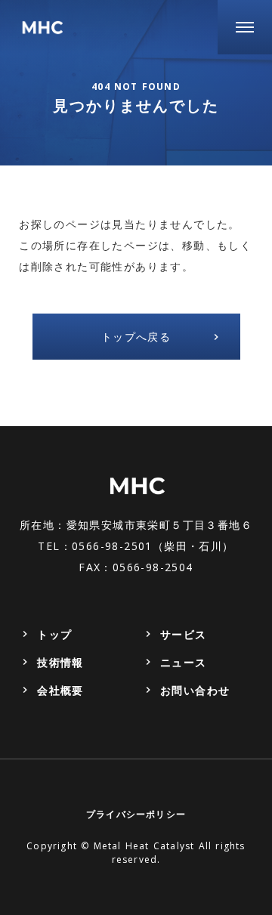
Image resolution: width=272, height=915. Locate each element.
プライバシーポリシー (136, 814)
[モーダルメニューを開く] (245, 27)
